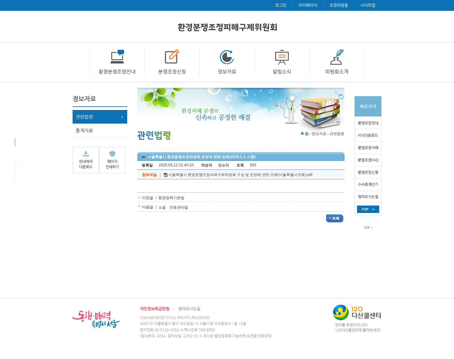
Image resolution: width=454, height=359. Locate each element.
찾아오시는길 (189, 308)
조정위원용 (339, 5)
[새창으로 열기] (86, 160)
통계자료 (84, 130)
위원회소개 (336, 72)
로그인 (280, 5)
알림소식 (282, 72)
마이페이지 (308, 5)
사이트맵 (367, 5)
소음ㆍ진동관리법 (173, 207)
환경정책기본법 (171, 198)
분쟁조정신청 (172, 72)
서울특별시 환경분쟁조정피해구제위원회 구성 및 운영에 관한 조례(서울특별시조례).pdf (239, 175)
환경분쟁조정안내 (117, 72)
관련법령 (84, 116)
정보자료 (227, 72)
